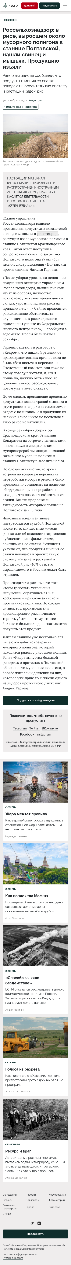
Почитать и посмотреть (9, 1207)
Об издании (10, 1194)
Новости (10, 20)
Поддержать (49, 5)
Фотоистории (56, 1200)
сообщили (55, 329)
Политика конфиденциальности (20, 1254)
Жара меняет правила (26, 814)
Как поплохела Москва (26, 896)
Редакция (35, 100)
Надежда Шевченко (17, 836)
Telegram (20, 728)
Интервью (54, 1207)
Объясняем (12, 1144)
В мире (7, 1213)
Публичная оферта (13, 1258)
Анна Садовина (14, 918)
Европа (30, 1207)
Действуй (29, 5)
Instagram (44, 734)
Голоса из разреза (22, 1069)
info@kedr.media (35, 1249)
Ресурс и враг (18, 1151)
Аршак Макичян (14, 1009)
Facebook (27, 734)
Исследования (57, 1194)
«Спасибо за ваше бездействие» (22, 980)
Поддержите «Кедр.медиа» (36, 700)
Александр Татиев (16, 1177)
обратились (33, 593)
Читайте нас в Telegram (20, 107)
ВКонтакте (50, 728)
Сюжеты (10, 807)
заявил (8, 456)
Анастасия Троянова (17, 1091)
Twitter (34, 728)
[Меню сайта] (64, 5)
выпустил (34, 657)
